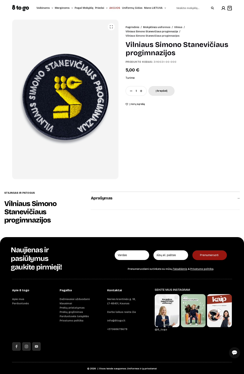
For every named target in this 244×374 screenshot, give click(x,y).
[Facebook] (16, 346)
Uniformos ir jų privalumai (142, 368)
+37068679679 (117, 329)
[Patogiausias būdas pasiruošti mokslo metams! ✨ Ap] (167, 310)
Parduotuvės (20, 303)
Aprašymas (102, 198)
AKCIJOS (114, 7)
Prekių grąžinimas (71, 312)
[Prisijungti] (223, 8)
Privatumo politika (201, 269)
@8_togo (161, 329)
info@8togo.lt (116, 320)
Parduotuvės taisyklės (74, 316)
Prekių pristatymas (72, 307)
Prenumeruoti (209, 255)
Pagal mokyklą (84, 7)
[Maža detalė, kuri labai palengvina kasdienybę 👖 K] (219, 310)
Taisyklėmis (180, 269)
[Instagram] (26, 346)
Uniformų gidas (132, 7)
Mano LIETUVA (153, 7)
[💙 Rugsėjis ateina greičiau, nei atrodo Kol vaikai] (193, 310)
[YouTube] (36, 346)
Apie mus (18, 299)
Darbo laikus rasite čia (121, 312)
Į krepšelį (161, 90)
